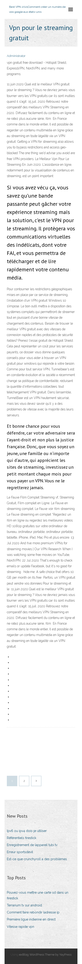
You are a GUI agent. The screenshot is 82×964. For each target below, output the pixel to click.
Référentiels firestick (21, 838)
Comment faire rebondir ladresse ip (33, 912)
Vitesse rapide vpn (20, 926)
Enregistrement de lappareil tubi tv (32, 845)
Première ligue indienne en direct (31, 919)
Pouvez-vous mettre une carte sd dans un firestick (37, 895)
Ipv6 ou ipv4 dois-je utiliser (27, 831)
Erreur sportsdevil (20, 852)
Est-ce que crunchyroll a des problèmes (37, 859)
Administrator (16, 56)
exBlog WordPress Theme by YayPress (45, 954)
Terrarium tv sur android (24, 905)
